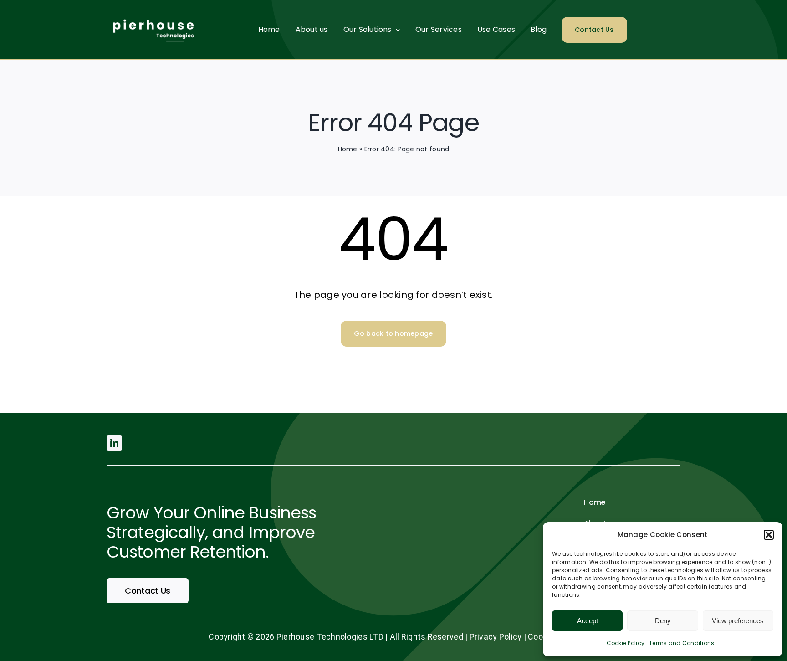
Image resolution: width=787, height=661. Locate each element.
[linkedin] (114, 443)
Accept (587, 621)
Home (348, 149)
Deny (663, 621)
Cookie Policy (626, 643)
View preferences (738, 621)
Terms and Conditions (681, 643)
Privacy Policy (496, 636)
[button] (768, 534)
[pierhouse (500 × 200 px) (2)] (152, 15)
